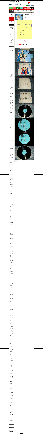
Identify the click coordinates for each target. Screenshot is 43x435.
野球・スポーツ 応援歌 (11, 358)
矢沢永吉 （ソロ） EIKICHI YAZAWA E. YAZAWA (11, 292)
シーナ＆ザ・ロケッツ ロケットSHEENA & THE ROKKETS (11, 165)
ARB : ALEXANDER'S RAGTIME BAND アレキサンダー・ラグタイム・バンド (11, 88)
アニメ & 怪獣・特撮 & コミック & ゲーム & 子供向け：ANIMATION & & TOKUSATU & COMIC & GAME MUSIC (11, 28)
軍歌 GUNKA (11, 346)
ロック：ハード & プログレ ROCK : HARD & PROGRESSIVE (11, 375)
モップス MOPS (11, 288)
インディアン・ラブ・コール (22, 34)
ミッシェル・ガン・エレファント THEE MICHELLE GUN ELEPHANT (11, 279)
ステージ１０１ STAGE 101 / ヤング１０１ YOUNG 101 (11, 180)
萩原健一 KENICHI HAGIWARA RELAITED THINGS (11, 232)
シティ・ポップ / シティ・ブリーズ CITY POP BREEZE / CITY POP (11, 379)
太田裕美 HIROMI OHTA (11, 112)
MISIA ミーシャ (11, 280)
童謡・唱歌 (10, 325)
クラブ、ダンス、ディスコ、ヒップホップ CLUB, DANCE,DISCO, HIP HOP (11, 383)
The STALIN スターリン (11, 179)
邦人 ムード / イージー (11, 416)
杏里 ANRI (10, 90)
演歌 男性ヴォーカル (11, 330)
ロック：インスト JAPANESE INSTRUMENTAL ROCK (11, 372)
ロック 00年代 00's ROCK (11, 365)
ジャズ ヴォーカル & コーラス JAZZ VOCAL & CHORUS (11, 397)
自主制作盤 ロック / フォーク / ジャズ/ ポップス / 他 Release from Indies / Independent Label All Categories (11, 52)
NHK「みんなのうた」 (11, 326)
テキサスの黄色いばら (21, 32)
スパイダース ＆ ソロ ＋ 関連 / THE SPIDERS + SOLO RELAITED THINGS (11, 186)
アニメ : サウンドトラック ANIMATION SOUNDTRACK (12, 318)
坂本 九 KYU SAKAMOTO (11, 154)
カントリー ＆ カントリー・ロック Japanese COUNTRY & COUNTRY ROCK (11, 394)
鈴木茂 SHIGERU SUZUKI (11, 178)
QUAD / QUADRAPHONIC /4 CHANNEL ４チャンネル (11, 63)
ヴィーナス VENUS (11, 108)
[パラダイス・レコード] (14, 1)
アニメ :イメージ (11, 322)
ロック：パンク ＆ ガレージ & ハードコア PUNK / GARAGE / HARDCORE (11, 370)
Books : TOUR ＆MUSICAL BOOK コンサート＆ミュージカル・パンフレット (11, 75)
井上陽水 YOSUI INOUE (11, 104)
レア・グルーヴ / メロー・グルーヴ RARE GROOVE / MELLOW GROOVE (11, 360)
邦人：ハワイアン (11, 417)
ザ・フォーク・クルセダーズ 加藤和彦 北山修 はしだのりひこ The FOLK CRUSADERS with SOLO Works (11, 251)
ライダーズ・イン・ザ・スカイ (22, 30)
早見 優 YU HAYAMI (11, 238)
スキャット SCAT (11, 55)
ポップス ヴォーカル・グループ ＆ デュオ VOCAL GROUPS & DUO (11, 338)
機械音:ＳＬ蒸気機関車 (11, 420)
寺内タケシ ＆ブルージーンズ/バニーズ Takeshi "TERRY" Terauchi (11, 204)
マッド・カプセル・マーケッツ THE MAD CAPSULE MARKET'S (11, 275)
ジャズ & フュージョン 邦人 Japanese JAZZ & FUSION (12, 37)
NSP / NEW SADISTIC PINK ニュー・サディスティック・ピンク (11, 226)
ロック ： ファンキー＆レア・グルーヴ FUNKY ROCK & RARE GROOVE (11, 384)
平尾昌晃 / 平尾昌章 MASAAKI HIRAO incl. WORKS (11, 245)
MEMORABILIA (11, 76)
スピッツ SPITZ (11, 187)
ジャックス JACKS (11, 174)
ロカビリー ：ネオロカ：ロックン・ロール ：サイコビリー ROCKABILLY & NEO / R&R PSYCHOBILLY (11, 377)
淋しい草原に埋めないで (21, 36)
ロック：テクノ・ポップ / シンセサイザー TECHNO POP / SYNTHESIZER (11, 368)
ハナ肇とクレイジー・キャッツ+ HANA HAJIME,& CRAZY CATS (11, 142)
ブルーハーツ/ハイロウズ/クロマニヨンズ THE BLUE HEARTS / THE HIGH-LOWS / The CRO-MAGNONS (11, 259)
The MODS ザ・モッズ (11, 287)
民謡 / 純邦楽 (10, 332)
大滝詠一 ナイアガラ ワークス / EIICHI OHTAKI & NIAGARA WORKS (11, 113)
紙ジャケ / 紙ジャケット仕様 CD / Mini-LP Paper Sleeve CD (11, 65)
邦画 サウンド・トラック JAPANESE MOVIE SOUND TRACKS (12, 412)
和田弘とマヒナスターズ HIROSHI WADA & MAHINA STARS (11, 313)
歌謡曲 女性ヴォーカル (11, 343)
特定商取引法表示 (10, 21)
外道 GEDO (10, 144)
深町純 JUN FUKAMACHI (11, 253)
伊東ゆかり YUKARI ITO (11, 102)
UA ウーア (10, 107)
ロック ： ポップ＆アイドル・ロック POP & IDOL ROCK (11, 367)
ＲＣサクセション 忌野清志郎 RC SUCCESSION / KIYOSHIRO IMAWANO (11, 79)
